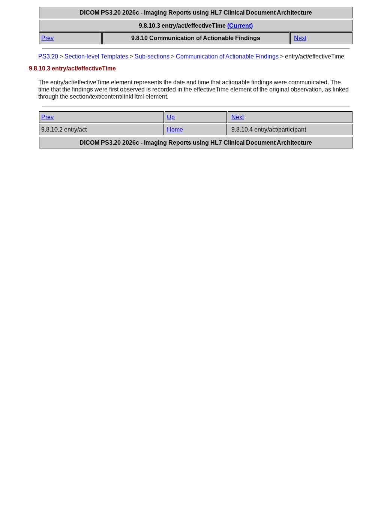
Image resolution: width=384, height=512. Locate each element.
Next (300, 38)
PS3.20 (48, 56)
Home (175, 129)
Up (171, 117)
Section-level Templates (96, 56)
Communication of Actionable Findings (227, 56)
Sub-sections (152, 56)
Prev (47, 38)
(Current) (240, 25)
